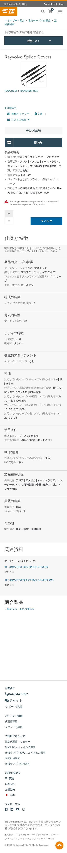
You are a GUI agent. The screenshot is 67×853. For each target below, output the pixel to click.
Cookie (54, 834)
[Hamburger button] (60, 11)
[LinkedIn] (12, 809)
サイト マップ (47, 838)
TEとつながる (33, 130)
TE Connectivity (8, 11)
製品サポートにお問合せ (20, 609)
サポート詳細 (13, 706)
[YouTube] (17, 809)
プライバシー (22, 834)
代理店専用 (11, 721)
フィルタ (46, 221)
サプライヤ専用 (14, 727)
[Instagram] (23, 809)
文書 (40, 113)
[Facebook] (6, 809)
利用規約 (9, 834)
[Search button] (43, 11)
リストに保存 (19, 119)
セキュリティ (31, 838)
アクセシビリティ (13, 838)
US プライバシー (40, 834)
